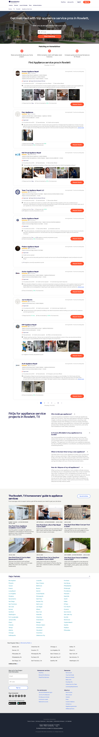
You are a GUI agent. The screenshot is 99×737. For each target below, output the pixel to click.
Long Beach (12, 591)
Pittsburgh (67, 588)
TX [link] (14, 9)
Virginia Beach (68, 622)
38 (58, 403)
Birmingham (12, 580)
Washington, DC (74, 660)
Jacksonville (12, 620)
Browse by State (25, 643)
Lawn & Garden (24, 5)
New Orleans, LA (55, 653)
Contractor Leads (43, 699)
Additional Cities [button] (13, 663)
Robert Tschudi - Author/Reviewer (18, 522)
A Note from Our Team (71, 684)
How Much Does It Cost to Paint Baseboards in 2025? (19, 558)
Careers (68, 697)
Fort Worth (67, 606)
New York (39, 612)
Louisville (39, 580)
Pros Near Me (69, 682)
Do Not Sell (50, 725)
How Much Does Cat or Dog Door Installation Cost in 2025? (47, 558)
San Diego (12, 601)
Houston (66, 609)
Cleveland (39, 630)
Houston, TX (34, 650)
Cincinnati (39, 627)
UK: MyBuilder (69, 721)
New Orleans (40, 583)
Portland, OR (35, 657)
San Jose (11, 606)
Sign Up (87, 2)
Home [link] (10, 9)
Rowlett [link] (18, 9)
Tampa (11, 627)
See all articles (84, 496)
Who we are (69, 694)
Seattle (66, 625)
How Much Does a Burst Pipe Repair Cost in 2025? (48, 525)
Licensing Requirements (72, 686)
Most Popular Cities (13, 643)
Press (67, 699)
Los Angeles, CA (55, 650)
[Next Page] (62, 403)
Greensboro (39, 620)
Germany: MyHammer (41, 721)
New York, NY (73, 653)
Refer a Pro (68, 679)
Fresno (11, 588)
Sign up (18, 688)
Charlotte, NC (35, 647)
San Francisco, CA (36, 660)
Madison (66, 627)
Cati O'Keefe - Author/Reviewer (73, 555)
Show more (81, 127)
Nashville (66, 596)
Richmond (67, 620)
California (45, 725)
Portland (66, 580)
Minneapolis (39, 596)
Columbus (39, 633)
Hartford (11, 612)
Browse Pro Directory (44, 675)
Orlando (11, 625)
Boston (38, 588)
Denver (11, 609)
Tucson (11, 586)
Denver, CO (15, 650)
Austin (66, 599)
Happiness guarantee (71, 706)
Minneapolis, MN (36, 653)
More (30, 5)
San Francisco (13, 604)
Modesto (11, 596)
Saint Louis (39, 604)
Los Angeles (12, 593)
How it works (69, 692)
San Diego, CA (16, 660)
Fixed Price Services (44, 677)
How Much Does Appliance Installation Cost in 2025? (18, 527)
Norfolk (66, 617)
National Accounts (43, 701)
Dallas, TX (72, 647)
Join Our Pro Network (44, 694)
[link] (49, 75)
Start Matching (49, 36)
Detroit (38, 591)
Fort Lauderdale (13, 617)
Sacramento (12, 599)
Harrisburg (67, 583)
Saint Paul (39, 599)
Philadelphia (67, 586)
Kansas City (39, 601)
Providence (67, 591)
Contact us (68, 704)
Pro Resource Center (44, 697)
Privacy (41, 725)
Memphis (66, 593)
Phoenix (11, 583)
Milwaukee (67, 630)
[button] (27, 94)
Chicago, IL (53, 647)
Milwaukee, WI (16, 653)
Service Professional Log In (45, 692)
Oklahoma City (40, 635)
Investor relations (70, 701)
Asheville (39, 614)
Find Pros (41, 672)
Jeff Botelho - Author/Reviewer (45, 522)
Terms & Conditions (58, 728)
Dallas (65, 601)
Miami (10, 622)
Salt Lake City (68, 614)
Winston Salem (40, 625)
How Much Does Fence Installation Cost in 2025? (76, 558)
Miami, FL (72, 650)
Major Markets (14, 576)
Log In (79, 2)
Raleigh (38, 622)
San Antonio (67, 612)
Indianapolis (12, 635)
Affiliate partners (70, 708)
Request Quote (77, 104)
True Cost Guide (70, 675)
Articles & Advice (37, 5)
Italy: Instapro (50, 721)
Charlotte (39, 617)
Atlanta (11, 630)
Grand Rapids (40, 593)
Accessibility (57, 725)
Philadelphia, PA (17, 657)
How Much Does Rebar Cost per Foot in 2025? (77, 525)
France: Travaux (30, 721)
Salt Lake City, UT (55, 657)
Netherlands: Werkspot (59, 721)
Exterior (16, 5)
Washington (12, 614)
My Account (69, 672)
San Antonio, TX (74, 657)
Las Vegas (39, 606)
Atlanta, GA (15, 647)
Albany (38, 609)
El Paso (66, 604)
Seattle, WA (53, 660)
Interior (11, 5)
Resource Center (70, 677)
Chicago (11, 633)
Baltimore (39, 586)
